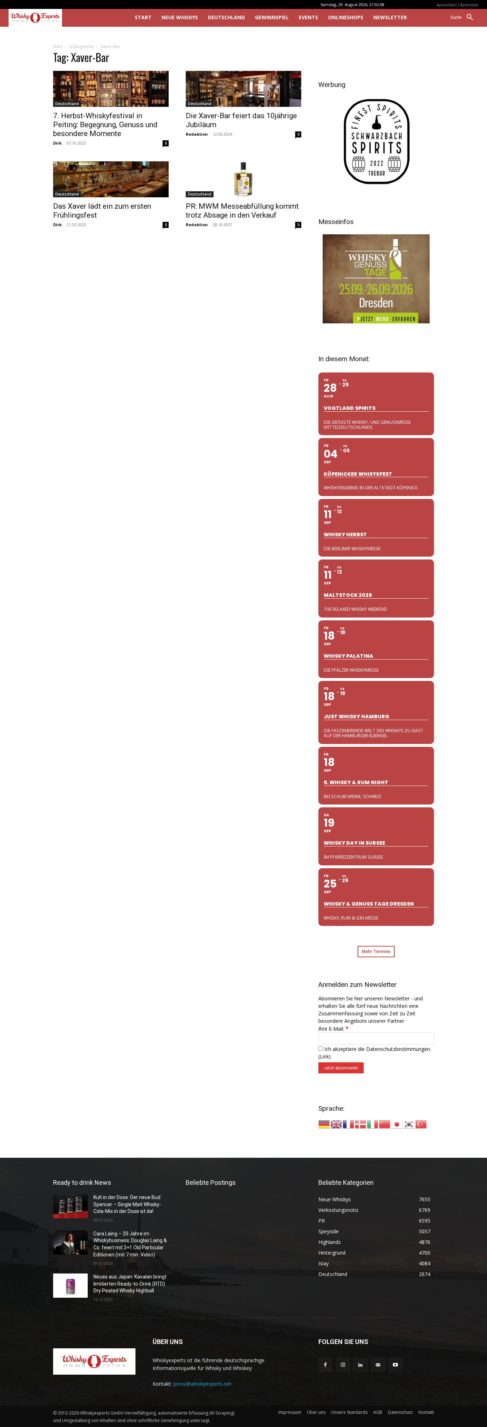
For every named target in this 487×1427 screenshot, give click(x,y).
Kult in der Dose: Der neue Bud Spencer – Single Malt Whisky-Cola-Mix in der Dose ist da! (127, 1204)
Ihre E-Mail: (333, 1028)
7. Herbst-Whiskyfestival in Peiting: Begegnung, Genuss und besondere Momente (105, 124)
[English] (336, 1123)
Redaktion (197, 134)
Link (324, 1056)
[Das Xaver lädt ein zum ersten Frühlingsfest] (111, 179)
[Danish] (361, 1123)
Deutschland (67, 103)
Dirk (57, 143)
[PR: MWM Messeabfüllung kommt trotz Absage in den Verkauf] (243, 179)
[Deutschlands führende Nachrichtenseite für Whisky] (62, 18)
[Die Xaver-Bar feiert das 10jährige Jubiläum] (243, 89)
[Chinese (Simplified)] (385, 1123)
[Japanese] (397, 1123)
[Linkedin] (360, 1365)
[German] (324, 1123)
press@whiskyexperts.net (202, 1383)
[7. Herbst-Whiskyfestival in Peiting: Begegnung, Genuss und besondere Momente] (111, 89)
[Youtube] (396, 1365)
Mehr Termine (376, 951)
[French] (349, 1123)
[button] (464, 17)
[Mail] (378, 1365)
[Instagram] (343, 1365)
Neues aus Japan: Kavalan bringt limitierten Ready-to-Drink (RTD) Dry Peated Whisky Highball (129, 1283)
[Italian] (373, 1123)
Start (57, 46)
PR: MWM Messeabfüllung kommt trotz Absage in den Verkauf (242, 210)
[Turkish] (421, 1123)
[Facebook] (325, 1365)
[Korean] (409, 1123)
